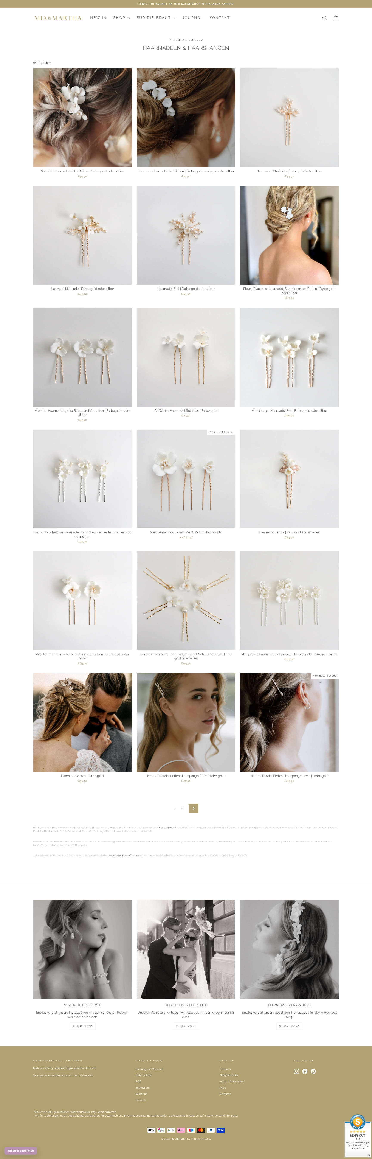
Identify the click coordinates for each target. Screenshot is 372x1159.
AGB (138, 1081)
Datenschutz (144, 1075)
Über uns (225, 1069)
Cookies (141, 1100)
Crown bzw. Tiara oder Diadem (125, 855)
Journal (192, 18)
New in (98, 18)
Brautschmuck (167, 827)
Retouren (225, 1093)
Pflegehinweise (229, 1075)
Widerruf (141, 1093)
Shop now (186, 1026)
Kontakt (219, 18)
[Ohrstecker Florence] (186, 949)
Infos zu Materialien (231, 1081)
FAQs (222, 1087)
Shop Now (82, 1026)
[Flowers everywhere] (289, 949)
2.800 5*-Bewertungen (59, 1068)
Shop (120, 18)
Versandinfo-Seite (226, 1115)
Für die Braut (155, 18)
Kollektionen (192, 40)
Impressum (143, 1087)
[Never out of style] (82, 949)
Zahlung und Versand (149, 1069)
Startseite (175, 40)
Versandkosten (107, 1112)
